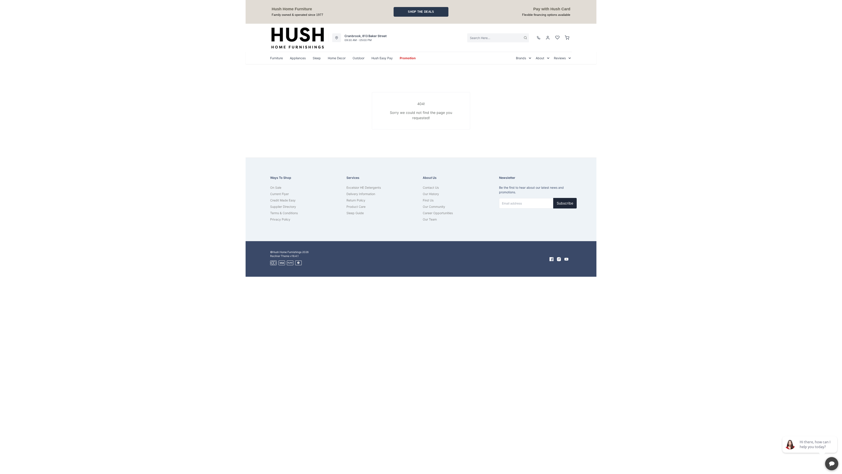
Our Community (434, 206)
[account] (548, 38)
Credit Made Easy (283, 200)
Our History (431, 194)
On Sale (275, 187)
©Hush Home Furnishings (285, 252)
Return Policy (355, 200)
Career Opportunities (438, 213)
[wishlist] (557, 37)
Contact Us (431, 187)
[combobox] (498, 37)
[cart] (567, 37)
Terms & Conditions (284, 213)
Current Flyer (279, 194)
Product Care (356, 206)
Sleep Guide (355, 213)
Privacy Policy (280, 219)
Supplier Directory (283, 206)
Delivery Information (360, 194)
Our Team (430, 219)
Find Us (428, 200)
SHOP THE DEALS (421, 11)
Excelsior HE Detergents (363, 187)
